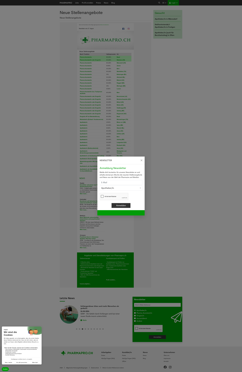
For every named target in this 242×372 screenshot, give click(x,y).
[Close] (141, 160)
